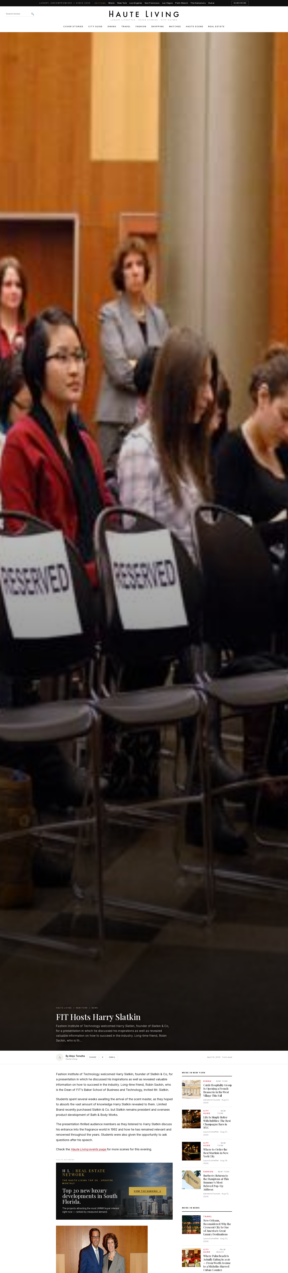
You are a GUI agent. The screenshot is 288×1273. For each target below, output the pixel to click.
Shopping (157, 26)
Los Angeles (136, 3)
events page (89, 1149)
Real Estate (216, 26)
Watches (175, 26)
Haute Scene (194, 26)
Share (92, 1057)
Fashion (141, 26)
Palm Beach (181, 3)
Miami (111, 3)
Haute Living (64, 1008)
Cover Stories (73, 26)
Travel (126, 26)
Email (112, 1057)
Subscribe (240, 3)
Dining (112, 26)
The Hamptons (198, 3)
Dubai (211, 3)
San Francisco (152, 3)
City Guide (95, 26)
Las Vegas (167, 3)
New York (122, 3)
